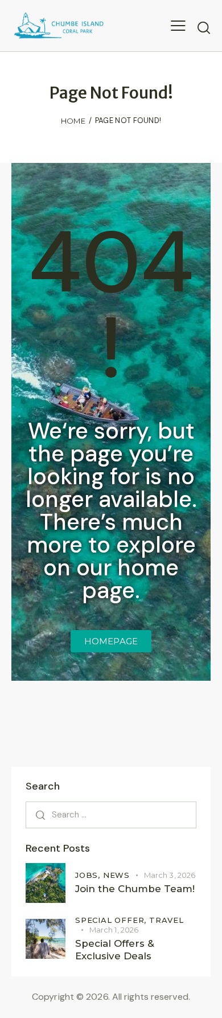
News (116, 875)
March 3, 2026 (169, 875)
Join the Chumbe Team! (135, 888)
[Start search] (203, 27)
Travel (166, 920)
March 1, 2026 (113, 929)
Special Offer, (112, 920)
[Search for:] (111, 814)
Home (73, 120)
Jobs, (89, 875)
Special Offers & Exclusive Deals (114, 949)
